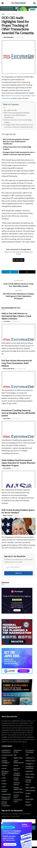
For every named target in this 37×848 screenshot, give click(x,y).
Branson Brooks (8, 515)
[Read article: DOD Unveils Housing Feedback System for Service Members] (18, 526)
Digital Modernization (18, 762)
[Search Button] (34, 3)
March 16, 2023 (16, 418)
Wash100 (28, 805)
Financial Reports (17, 783)
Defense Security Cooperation (6, 803)
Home (3, 14)
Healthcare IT (30, 758)
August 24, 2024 (18, 515)
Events (16, 765)
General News (18, 792)
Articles (4, 758)
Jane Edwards (8, 37)
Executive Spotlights (17, 774)
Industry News (30, 761)
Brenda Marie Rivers (8, 368)
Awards (4, 768)
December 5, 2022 (21, 368)
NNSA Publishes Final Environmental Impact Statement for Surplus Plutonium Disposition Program (18, 463)
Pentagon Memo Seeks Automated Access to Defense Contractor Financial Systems (18, 126)
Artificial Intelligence (6, 762)
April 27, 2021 (20, 37)
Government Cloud (18, 801)
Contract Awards (11, 14)
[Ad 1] (17, 661)
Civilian (4, 784)
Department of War (18, 751)
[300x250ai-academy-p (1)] (17, 601)
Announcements (7, 755)
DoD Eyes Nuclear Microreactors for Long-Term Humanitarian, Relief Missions (17, 363)
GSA (26, 755)
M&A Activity (29, 774)
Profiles (28, 793)
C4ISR (4, 778)
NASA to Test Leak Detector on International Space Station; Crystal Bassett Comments (16, 316)
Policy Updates (30, 788)
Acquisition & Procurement (6, 751)
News (27, 785)
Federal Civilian (16, 779)
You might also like (10, 110)
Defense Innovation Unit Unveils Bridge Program (18, 121)
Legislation (29, 771)
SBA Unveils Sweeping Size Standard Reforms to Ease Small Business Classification (16, 115)
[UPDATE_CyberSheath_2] (17, 692)
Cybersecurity (6, 794)
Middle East (29, 777)
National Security (28, 781)
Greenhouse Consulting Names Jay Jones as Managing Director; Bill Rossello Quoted (18, 413)
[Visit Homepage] (18, 3)
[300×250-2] (17, 632)
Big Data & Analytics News (5, 773)
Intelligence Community (29, 767)
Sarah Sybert (6, 418)
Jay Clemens (6, 321)
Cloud (3, 786)
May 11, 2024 (16, 468)
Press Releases (30, 790)
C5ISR (4, 781)
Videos (27, 802)
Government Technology (29, 751)
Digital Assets (18, 758)
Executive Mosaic (15, 841)
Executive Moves (17, 769)
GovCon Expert (16, 796)
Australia (4, 765)
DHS (15, 755)
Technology (29, 799)
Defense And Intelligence (6, 798)
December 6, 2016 (16, 321)
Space (27, 796)
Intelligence (29, 764)
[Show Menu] (2, 3)
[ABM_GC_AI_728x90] (18, 8)
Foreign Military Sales (18, 788)
